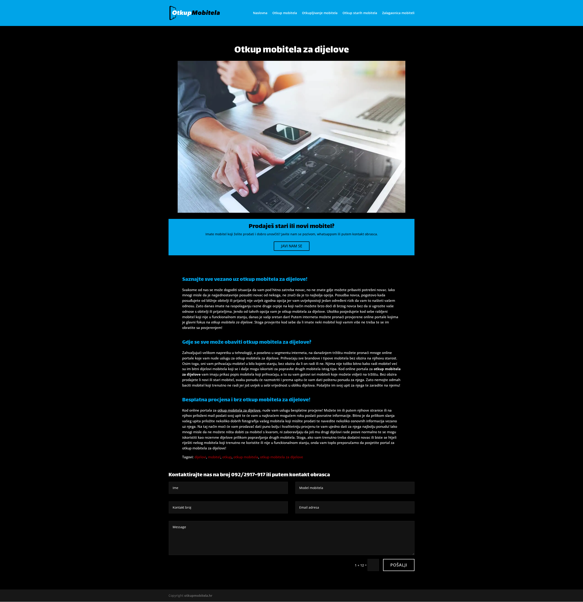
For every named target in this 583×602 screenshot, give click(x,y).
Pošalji (398, 565)
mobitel (214, 457)
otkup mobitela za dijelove (281, 457)
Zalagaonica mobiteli (398, 13)
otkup (227, 457)
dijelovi (200, 457)
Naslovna (260, 13)
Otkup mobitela (284, 13)
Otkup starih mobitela (360, 13)
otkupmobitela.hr (198, 595)
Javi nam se (291, 245)
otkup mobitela (245, 457)
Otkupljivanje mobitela (320, 13)
